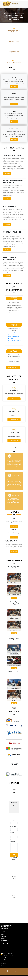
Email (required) (13, 837)
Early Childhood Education (14, 351)
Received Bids (4, 971)
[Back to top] (25, 971)
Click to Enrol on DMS (13, 379)
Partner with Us (14, 431)
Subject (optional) (12, 844)
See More (14, 609)
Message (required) (12, 852)
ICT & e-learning (11, 346)
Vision (14, 89)
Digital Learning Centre (5, 959)
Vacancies (3, 949)
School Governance (12, 353)
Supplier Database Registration (7, 967)
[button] (2, 20)
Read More (14, 97)
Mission (14, 105)
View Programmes (14, 452)
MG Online (3, 957)
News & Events (4, 951)
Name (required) (13, 831)
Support (14, 410)
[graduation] (14, 394)
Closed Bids (3, 975)
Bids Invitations (4, 969)
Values (14, 122)
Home (2, 946)
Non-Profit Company (14, 140)
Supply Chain (3, 947)
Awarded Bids (4, 973)
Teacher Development (13, 344)
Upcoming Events (4, 940)
